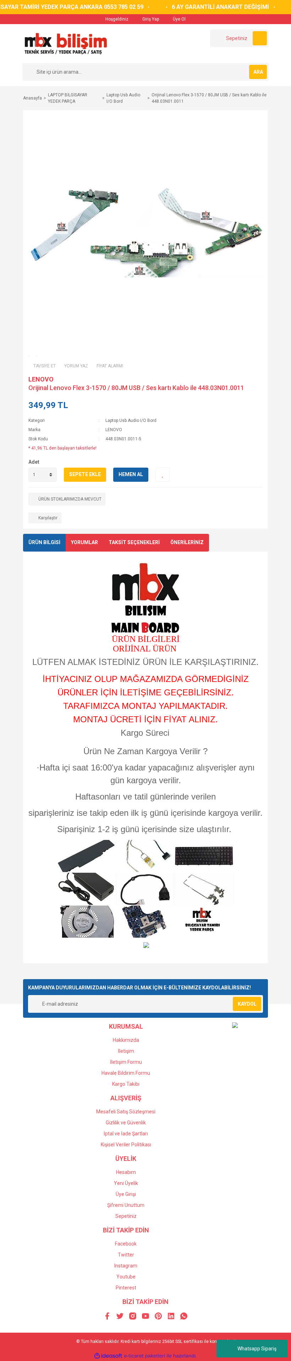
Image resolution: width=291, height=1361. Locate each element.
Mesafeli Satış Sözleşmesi (125, 1111)
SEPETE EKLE (85, 474)
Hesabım (126, 1172)
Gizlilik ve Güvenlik (126, 1122)
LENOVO (41, 379)
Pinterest (126, 1288)
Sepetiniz (126, 1216)
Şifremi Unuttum (125, 1205)
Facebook (126, 1244)
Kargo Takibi (125, 1084)
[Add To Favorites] (162, 475)
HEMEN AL (131, 474)
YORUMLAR (84, 542)
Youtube (126, 1277)
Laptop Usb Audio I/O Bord (131, 420)
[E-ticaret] (144, 1355)
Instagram (125, 1266)
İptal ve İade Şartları (126, 1133)
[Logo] (65, 43)
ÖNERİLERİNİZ (187, 542)
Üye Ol (179, 19)
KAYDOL (247, 1004)
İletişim (126, 1051)
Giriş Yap (150, 19)
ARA (258, 72)
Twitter (126, 1255)
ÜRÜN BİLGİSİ (44, 542)
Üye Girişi (126, 1194)
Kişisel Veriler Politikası (126, 1144)
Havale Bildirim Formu (125, 1073)
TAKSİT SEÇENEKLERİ (134, 542)
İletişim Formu (126, 1062)
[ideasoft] (108, 1355)
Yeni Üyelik (126, 1183)
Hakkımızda (126, 1040)
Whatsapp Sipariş (256, 1348)
